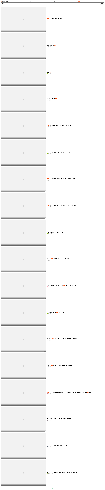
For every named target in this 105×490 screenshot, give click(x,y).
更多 (103, 1)
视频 (79, 1)
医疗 (31, 1)
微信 (55, 1)
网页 (7, 1)
